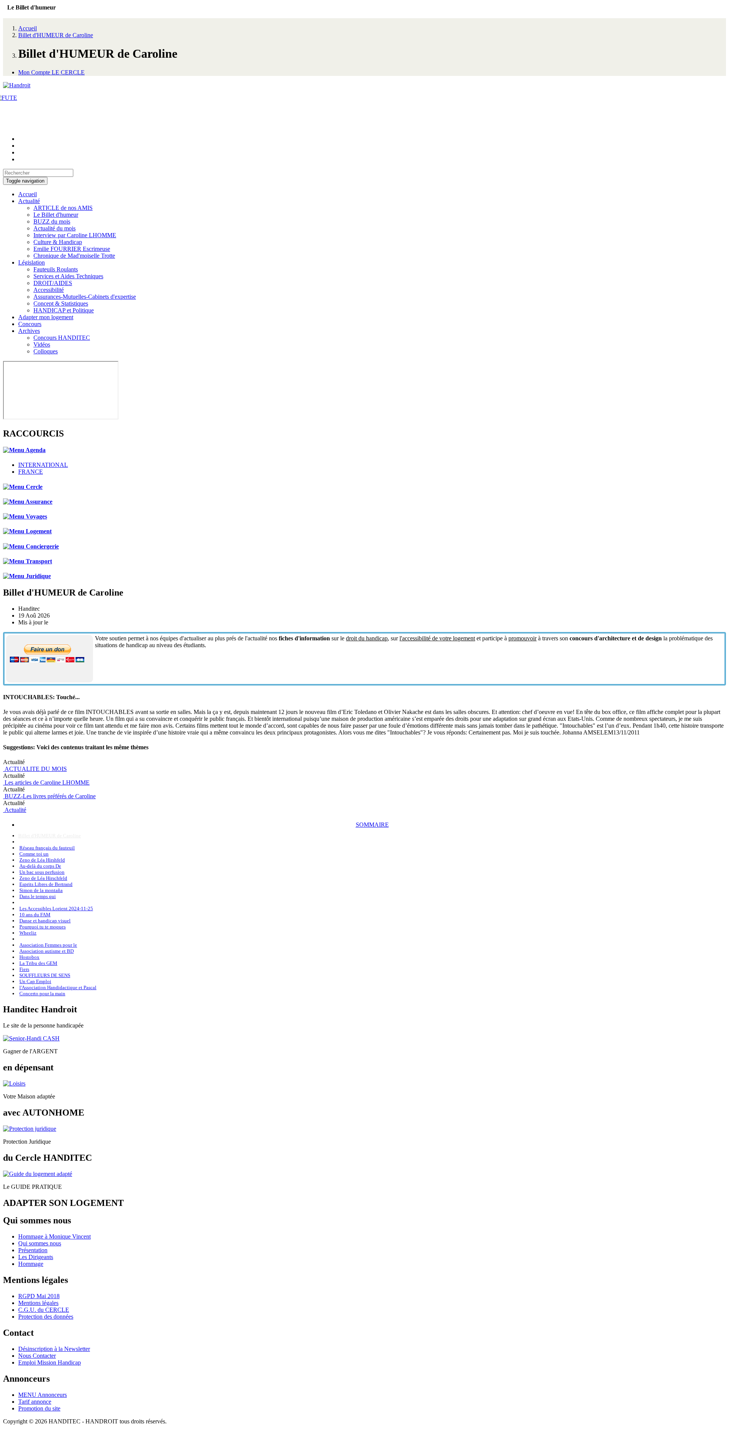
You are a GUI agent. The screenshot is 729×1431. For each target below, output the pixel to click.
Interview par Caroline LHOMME (74, 235)
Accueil (27, 28)
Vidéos (41, 344)
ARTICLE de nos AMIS (63, 208)
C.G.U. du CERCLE (43, 1309)
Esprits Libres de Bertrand (46, 884)
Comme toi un (34, 854)
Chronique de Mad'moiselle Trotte (74, 255)
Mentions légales (38, 1303)
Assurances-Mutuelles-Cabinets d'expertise (84, 296)
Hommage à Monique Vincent (54, 1236)
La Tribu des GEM (38, 963)
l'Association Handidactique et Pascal (57, 987)
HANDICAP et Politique (63, 310)
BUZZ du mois (51, 221)
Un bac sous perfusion (42, 872)
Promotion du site (39, 1408)
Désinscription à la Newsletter (54, 1349)
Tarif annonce (34, 1401)
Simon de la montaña (41, 890)
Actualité (29, 201)
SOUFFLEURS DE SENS (44, 975)
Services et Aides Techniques (68, 276)
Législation (31, 262)
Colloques (45, 351)
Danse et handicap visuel (45, 921)
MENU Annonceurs (42, 1395)
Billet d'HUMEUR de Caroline (55, 35)
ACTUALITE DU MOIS (35, 769)
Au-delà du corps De (40, 866)
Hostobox (29, 957)
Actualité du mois (54, 228)
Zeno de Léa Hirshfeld (42, 860)
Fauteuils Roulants (55, 269)
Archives (29, 331)
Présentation (32, 1250)
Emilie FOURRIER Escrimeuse (71, 249)
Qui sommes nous (39, 1243)
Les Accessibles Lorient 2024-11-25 (56, 908)
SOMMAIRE (372, 824)
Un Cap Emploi (35, 981)
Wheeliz (27, 933)
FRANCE (30, 471)
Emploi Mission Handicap (49, 1362)
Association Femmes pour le (48, 945)
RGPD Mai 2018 (39, 1296)
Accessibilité (48, 290)
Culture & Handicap (57, 242)
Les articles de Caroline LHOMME (46, 782)
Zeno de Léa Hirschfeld (43, 878)
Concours (29, 324)
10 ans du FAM (34, 914)
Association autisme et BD (46, 951)
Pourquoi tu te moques (42, 927)
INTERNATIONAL (43, 465)
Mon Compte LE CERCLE (51, 72)
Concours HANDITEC (61, 337)
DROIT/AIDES (52, 283)
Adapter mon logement (45, 317)
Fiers (24, 969)
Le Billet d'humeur (55, 214)
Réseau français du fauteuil (47, 848)
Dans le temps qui (37, 896)
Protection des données (45, 1316)
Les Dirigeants (35, 1257)
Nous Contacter (37, 1355)
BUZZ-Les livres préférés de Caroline (49, 796)
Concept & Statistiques (60, 303)
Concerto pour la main (42, 993)
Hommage (30, 1264)
